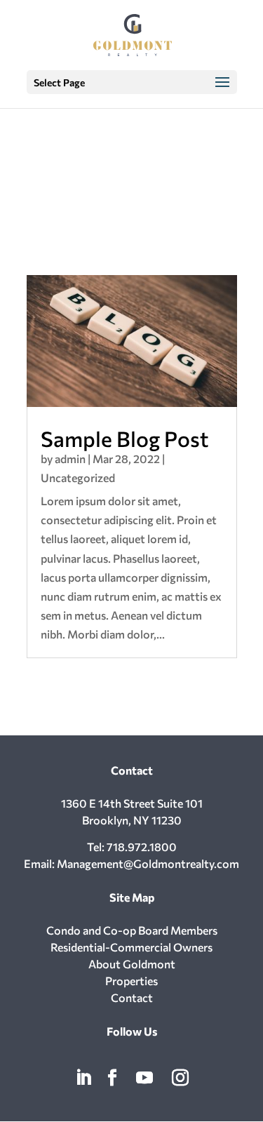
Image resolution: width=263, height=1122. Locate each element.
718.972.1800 (142, 846)
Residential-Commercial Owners (131, 947)
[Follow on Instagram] (180, 1078)
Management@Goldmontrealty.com (148, 863)
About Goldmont (131, 963)
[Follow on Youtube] (144, 1078)
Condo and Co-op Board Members (131, 930)
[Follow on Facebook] (112, 1078)
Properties (131, 980)
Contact (132, 997)
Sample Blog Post (124, 438)
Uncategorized (78, 477)
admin (70, 458)
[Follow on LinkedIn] (83, 1078)
